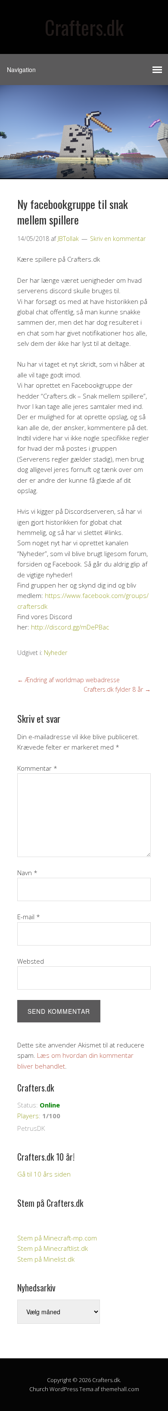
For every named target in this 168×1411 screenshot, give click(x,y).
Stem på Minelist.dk (46, 1259)
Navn (27, 872)
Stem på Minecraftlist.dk (52, 1248)
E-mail (28, 916)
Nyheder (55, 653)
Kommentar (37, 768)
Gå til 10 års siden (44, 1174)
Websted (30, 961)
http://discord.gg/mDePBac (70, 627)
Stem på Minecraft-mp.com (57, 1238)
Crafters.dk (84, 27)
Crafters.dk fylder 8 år (117, 689)
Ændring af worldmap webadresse (68, 680)
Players (28, 1115)
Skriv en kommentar (118, 238)
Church (38, 1389)
